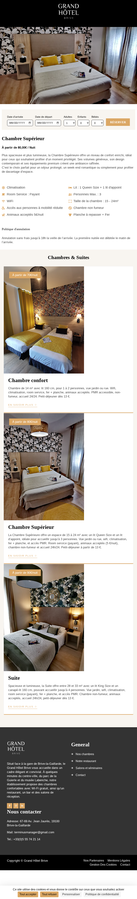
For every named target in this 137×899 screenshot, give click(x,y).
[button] (4, 65)
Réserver (118, 122)
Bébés (95, 116)
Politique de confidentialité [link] (102, 894)
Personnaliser (71, 894)
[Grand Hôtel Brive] (68, 11)
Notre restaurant (86, 761)
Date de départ (43, 116)
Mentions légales (119, 860)
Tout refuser (49, 894)
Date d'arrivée (15, 116)
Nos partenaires (93, 860)
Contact (80, 775)
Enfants (82, 116)
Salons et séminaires (89, 768)
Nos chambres (85, 754)
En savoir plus (21, 405)
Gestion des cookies (103, 864)
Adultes (68, 116)
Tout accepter (27, 894)
